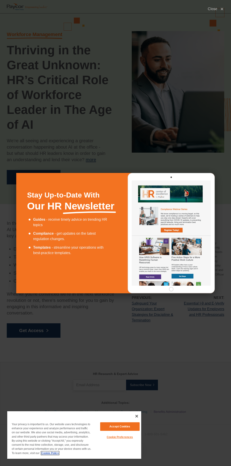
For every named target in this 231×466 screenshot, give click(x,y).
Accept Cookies (119, 426)
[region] (74, 435)
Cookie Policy (50, 453)
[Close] (136, 416)
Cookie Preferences (120, 437)
